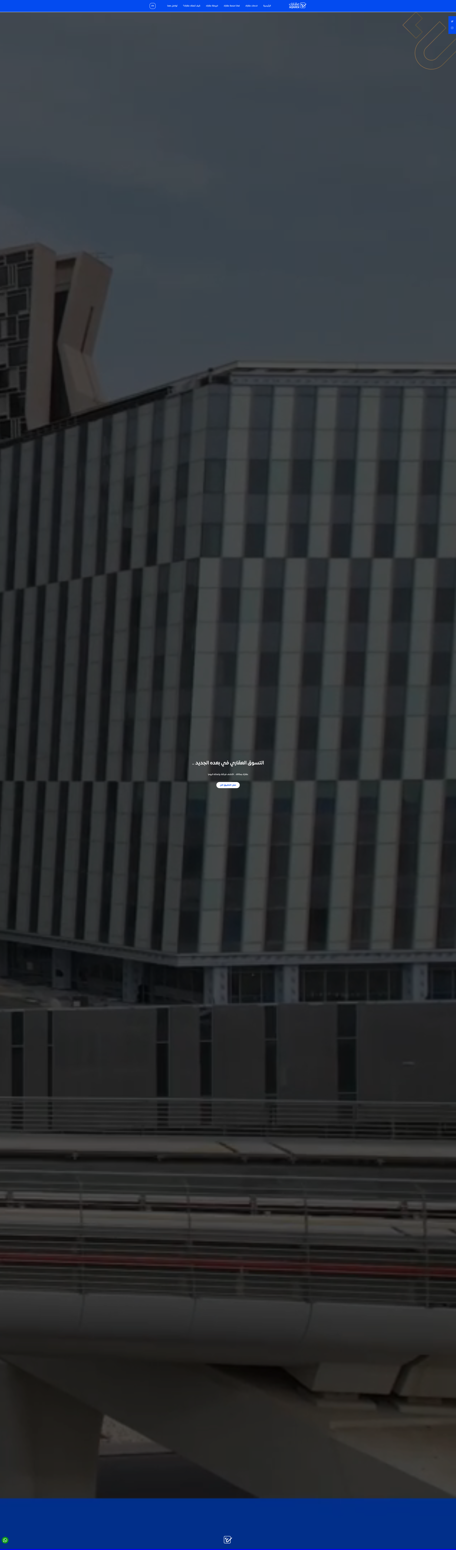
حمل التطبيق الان (226, 785)
